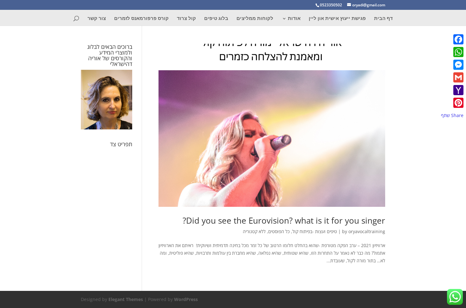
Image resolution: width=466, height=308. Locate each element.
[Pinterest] (452, 102)
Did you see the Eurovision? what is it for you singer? (284, 220)
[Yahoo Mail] (452, 90)
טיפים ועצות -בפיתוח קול (314, 231)
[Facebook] (452, 39)
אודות (294, 18)
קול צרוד (186, 18)
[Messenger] (452, 64)
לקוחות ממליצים (254, 18)
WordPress (186, 299)
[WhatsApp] (452, 52)
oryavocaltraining (366, 231)
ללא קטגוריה (254, 231)
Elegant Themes (125, 299)
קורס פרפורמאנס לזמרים (141, 18)
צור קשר (96, 18)
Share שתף (452, 115)
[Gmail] (452, 77)
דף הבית (383, 18)
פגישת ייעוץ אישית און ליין (337, 18)
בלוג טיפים (216, 18)
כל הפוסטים (279, 231)
